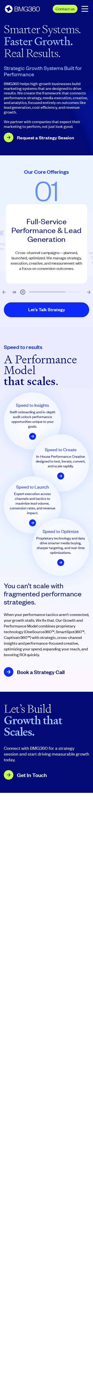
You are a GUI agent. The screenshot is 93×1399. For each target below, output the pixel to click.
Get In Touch (32, 775)
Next (86, 290)
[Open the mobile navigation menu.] (84, 8)
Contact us (65, 8)
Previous (2, 290)
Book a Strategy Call (41, 672)
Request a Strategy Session (45, 137)
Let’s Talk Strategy (46, 309)
